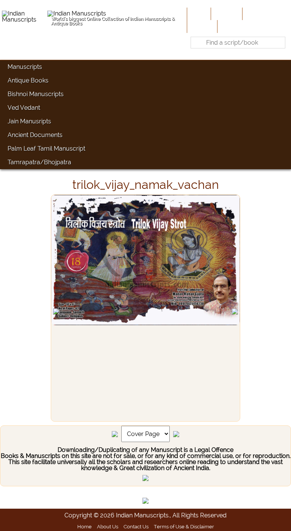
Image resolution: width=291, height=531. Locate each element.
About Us (226, 14)
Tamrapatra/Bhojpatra (39, 162)
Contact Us (136, 526)
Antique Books (28, 80)
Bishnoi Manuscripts (36, 94)
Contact (230, 26)
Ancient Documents (35, 135)
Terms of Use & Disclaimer (184, 526)
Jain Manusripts (29, 121)
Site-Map (201, 26)
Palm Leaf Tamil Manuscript (46, 148)
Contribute (259, 14)
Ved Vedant (24, 107)
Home (198, 14)
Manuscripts (25, 66)
